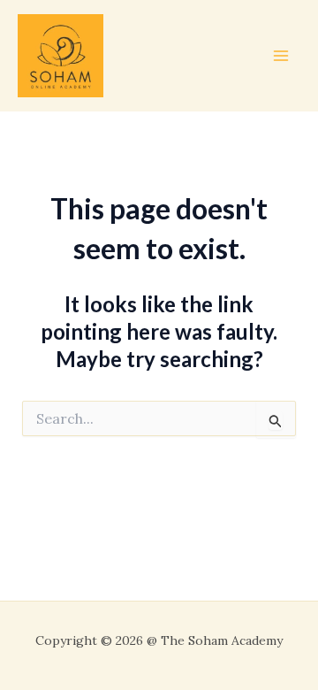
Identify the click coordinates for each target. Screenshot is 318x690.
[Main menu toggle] (280, 55)
